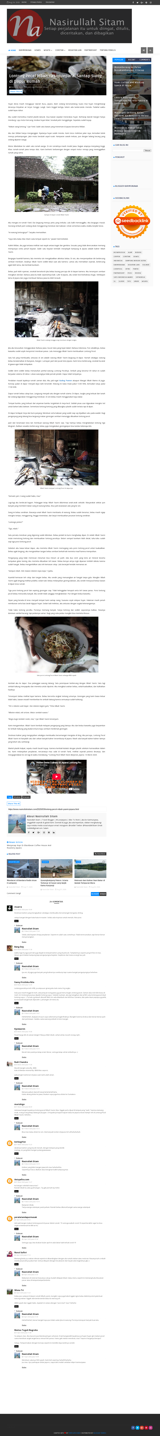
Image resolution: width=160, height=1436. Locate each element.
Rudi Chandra (21, 1062)
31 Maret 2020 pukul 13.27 (24, 1182)
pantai (136, 269)
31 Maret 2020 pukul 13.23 (24, 1144)
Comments (145, 60)
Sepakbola (140, 277)
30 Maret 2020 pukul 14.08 (24, 1032)
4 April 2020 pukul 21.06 (30, 1317)
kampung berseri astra (136, 261)
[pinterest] (146, 2)
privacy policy (36, 2)
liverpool (118, 269)
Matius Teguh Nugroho (26, 1330)
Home (24, 2)
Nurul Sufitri (20, 1252)
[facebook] (133, 2)
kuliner (146, 265)
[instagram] (150, 2)
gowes (136, 257)
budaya (45, 862)
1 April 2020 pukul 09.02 (23, 1220)
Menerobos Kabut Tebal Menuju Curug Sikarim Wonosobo (128, 131)
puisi (130, 273)
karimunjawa (25, 50)
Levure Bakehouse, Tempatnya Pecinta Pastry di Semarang (131, 100)
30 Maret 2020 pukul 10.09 (24, 909)
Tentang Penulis (108, 50)
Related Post (14, 854)
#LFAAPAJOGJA (119, 252)
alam (78, 862)
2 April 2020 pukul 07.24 (30, 1239)
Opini (128, 269)
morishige (19, 1104)
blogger (95, 894)
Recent (131, 60)
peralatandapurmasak (25, 1217)
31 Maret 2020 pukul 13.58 (31, 931)
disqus (103, 894)
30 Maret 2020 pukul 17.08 (24, 1065)
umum (136, 281)
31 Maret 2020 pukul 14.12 (31, 1089)
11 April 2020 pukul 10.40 (31, 1357)
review (138, 273)
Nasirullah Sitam (30, 928)
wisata (47, 50)
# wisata (26, 797)
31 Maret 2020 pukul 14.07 (31, 1013)
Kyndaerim (19, 1029)
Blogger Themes (100, 1433)
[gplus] (142, 2)
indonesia (118, 261)
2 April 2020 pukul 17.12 (23, 1255)
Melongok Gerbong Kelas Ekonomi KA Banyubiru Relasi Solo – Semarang (131, 116)
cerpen (117, 257)
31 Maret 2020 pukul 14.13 (31, 1129)
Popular (119, 60)
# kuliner (17, 797)
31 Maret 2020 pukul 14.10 (31, 1049)
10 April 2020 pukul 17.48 (23, 1333)
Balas (16, 921)
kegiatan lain (14, 862)
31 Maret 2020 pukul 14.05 (31, 969)
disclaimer (50, 2)
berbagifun (20, 1141)
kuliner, (40, 87)
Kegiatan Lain (75, 50)
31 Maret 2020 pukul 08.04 (24, 1107)
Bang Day (19, 946)
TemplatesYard (74, 1433)
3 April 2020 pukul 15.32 (23, 1293)
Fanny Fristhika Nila (24, 982)
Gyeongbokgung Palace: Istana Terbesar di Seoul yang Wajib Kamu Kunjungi (54, 883)
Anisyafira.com (21, 1179)
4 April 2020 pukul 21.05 (30, 1275)
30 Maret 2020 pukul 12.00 (24, 985)
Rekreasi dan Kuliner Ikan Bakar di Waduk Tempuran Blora (89, 881)
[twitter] (137, 2)
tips (129, 281)
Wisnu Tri (19, 1290)
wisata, (45, 87)
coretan (59, 50)
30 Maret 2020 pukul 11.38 (24, 949)
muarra (18, 906)
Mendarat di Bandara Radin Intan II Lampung (22, 881)
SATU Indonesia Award (123, 277)
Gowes (37, 50)
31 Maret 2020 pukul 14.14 (31, 1164)
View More (101, 854)
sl (115, 281)
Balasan (19, 925)
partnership (119, 273)
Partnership (90, 50)
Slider (121, 281)
